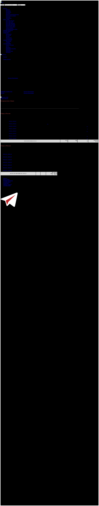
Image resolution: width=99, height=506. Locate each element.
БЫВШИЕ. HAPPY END (6, 91)
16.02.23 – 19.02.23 (12, 128)
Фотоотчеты (9, 37)
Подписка (8, 52)
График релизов (7, 59)
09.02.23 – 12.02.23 (12, 126)
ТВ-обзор (8, 13)
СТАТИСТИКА (7, 31)
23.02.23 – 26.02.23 (12, 130)
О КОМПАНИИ (7, 43)
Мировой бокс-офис (10, 25)
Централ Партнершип (13, 78)
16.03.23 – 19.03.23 (12, 138)
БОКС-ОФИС (6, 19)
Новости (5, 8)
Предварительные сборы (11, 29)
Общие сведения (10, 45)
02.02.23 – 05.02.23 (12, 123)
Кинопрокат (9, 34)
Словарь (8, 42)
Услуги (7, 46)
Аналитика (8, 12)
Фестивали (8, 35)
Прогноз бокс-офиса (10, 26)
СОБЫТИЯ (6, 32)
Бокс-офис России (10, 20)
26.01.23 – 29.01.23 (12, 121)
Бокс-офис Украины (10, 24)
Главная (5, 56)
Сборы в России (4, 98)
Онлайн (8, 36)
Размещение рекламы (11, 48)
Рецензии (8, 17)
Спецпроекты (9, 38)
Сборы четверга (9, 28)
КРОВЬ (2, 93)
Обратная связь (9, 51)
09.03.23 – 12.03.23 (12, 135)
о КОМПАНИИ (7, 185)
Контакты (8, 47)
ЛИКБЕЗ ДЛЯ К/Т (7, 40)
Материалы (8, 41)
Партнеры (8, 49)
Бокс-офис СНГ (9, 21)
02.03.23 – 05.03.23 (12, 133)
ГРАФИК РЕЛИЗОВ (8, 30)
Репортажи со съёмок (11, 15)
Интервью (8, 10)
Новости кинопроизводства (12, 14)
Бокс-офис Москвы (10, 23)
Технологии (8, 18)
